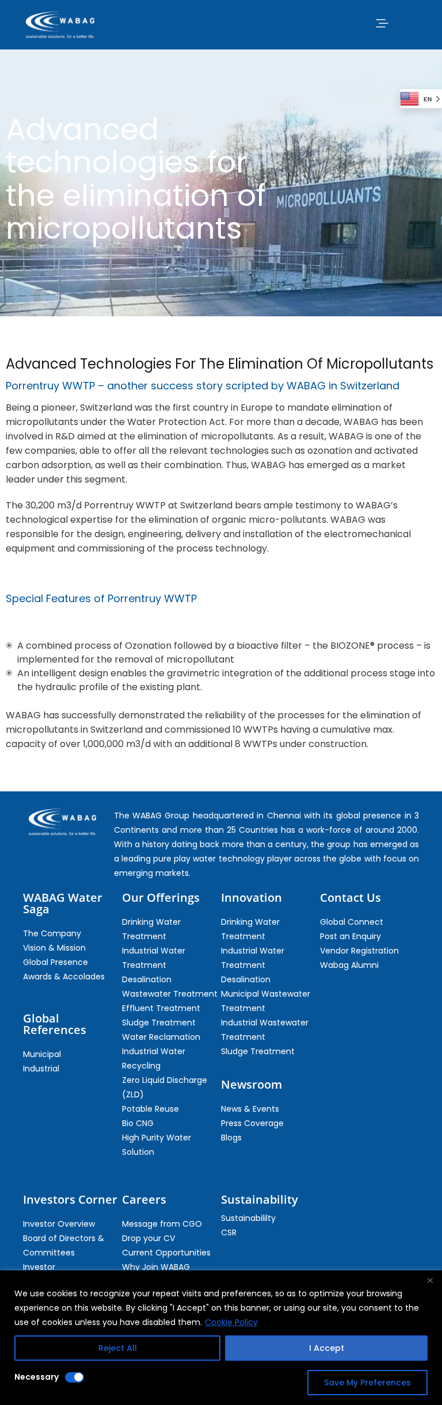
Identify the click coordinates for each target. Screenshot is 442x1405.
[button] (381, 23)
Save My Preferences (367, 1382)
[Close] (430, 1280)
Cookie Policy (231, 1322)
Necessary (36, 1377)
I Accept (326, 1348)
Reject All (117, 1348)
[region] (221, 1337)
